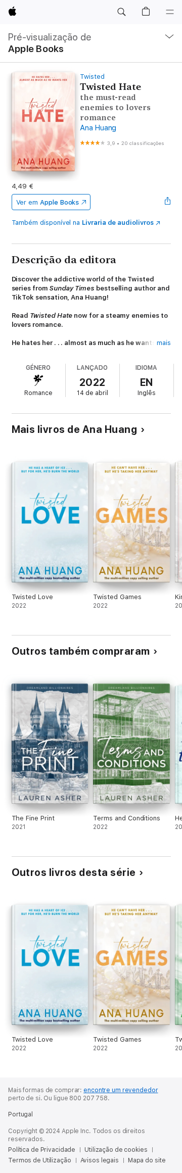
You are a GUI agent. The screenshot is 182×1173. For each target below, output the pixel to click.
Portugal (20, 1114)
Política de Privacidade (41, 1149)
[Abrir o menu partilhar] (167, 202)
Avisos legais (99, 1160)
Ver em (47, 202)
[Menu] (170, 12)
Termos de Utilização (39, 1160)
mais (164, 343)
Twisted (92, 76)
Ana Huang (98, 127)
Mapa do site (147, 1160)
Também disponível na (83, 222)
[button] (121, 12)
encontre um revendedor (120, 1090)
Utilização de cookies (115, 1149)
